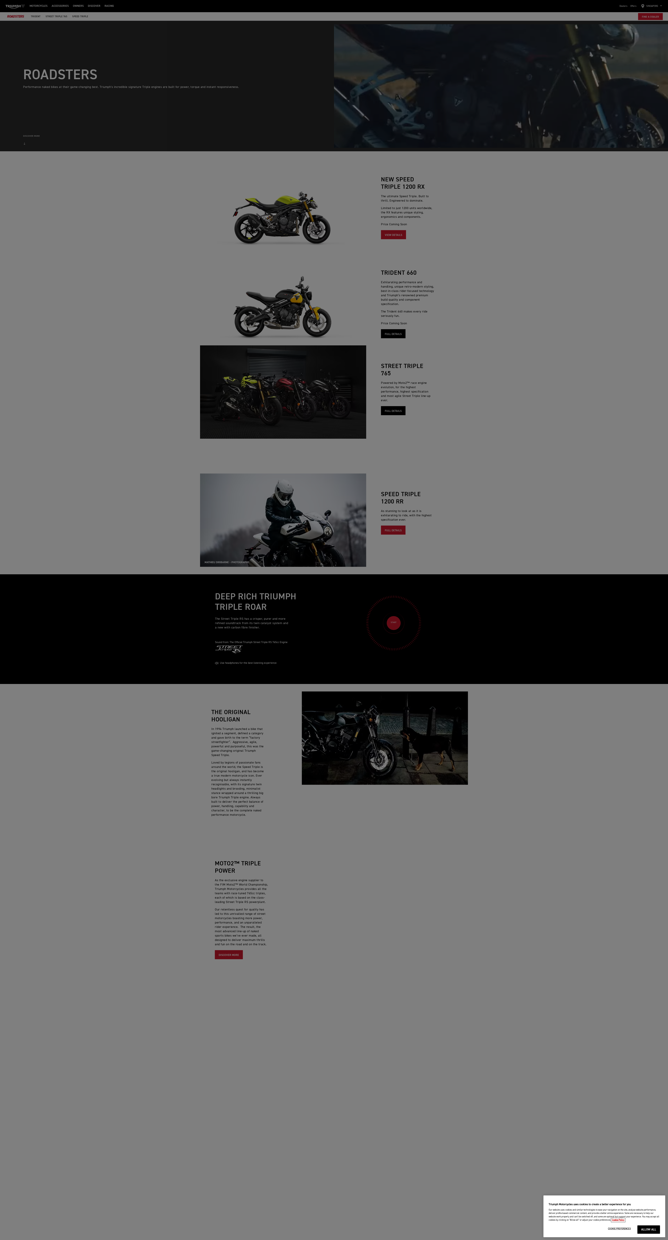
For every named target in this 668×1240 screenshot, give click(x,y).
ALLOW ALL (648, 1229)
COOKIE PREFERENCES (619, 1229)
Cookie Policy (618, 1220)
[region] (604, 1216)
